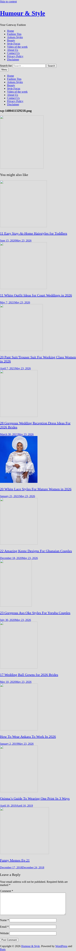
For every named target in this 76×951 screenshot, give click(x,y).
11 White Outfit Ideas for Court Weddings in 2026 (36, 295)
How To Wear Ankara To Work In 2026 (28, 736)
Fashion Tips (14, 34)
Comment (6, 890)
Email (4, 926)
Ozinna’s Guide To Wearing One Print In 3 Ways (35, 798)
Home (10, 30)
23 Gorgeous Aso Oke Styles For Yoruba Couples (35, 613)
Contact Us (13, 53)
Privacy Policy (15, 56)
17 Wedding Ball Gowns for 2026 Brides (29, 675)
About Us (12, 49)
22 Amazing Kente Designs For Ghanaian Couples (36, 551)
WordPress (61, 946)
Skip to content (8, 1)
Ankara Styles (15, 37)
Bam (2, 949)
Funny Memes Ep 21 (15, 860)
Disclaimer (13, 59)
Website (4, 933)
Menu (4, 69)
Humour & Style (22, 13)
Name (4, 920)
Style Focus (13, 43)
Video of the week (17, 46)
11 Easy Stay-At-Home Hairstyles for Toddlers (33, 233)
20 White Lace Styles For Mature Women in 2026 (35, 489)
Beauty (11, 40)
